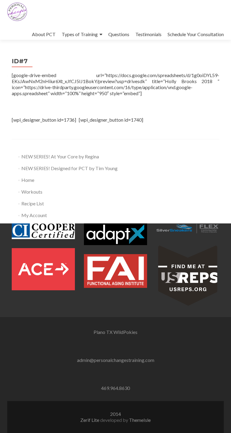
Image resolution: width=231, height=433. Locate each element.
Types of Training (80, 34)
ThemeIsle (140, 420)
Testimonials (148, 34)
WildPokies (125, 332)
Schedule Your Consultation (196, 34)
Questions (118, 34)
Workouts (31, 192)
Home (27, 180)
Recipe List (32, 203)
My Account (34, 215)
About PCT (44, 34)
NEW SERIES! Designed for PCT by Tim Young (69, 168)
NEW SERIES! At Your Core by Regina (60, 156)
